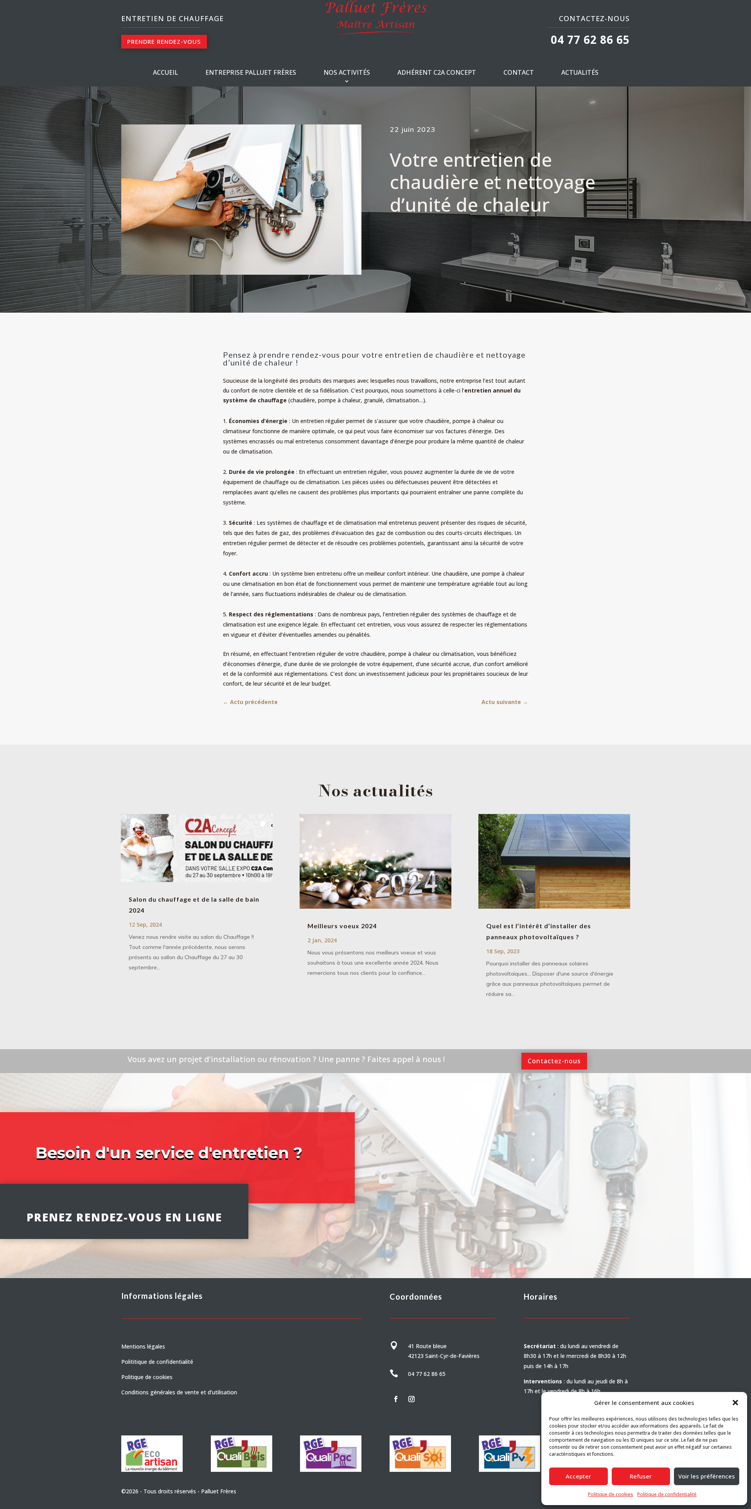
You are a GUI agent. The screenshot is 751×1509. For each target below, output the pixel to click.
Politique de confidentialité (667, 1494)
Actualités (579, 72)
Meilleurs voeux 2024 (342, 925)
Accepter (578, 1476)
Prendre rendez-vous (164, 41)
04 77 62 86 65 (590, 39)
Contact (518, 72)
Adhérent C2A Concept (436, 72)
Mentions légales (143, 1346)
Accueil (165, 72)
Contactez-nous (554, 1061)
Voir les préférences (706, 1476)
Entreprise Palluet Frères (250, 72)
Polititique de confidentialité (157, 1361)
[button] (735, 1402)
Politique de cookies (610, 1494)
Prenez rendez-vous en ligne (124, 1217)
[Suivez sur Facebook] (396, 1399)
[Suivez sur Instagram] (411, 1399)
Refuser (641, 1476)
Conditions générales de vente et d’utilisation (179, 1392)
